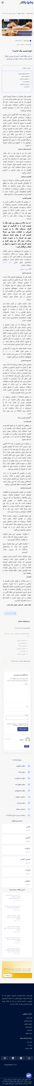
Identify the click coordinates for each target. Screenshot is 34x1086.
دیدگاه (26, 684)
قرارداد (27, 870)
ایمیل (26, 715)
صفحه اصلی (30, 13)
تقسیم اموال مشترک (23, 74)
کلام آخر (26, 87)
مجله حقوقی (21, 13)
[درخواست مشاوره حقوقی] (25, 269)
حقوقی (27, 881)
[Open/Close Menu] (2, 2)
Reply (26, 746)
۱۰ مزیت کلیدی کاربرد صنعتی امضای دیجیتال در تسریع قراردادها (12, 939)
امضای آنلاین (25, 859)
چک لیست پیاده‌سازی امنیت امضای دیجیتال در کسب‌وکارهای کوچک (12, 896)
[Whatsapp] (29, 1058)
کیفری (28, 837)
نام (27, 706)
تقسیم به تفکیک (24, 84)
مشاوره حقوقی (7, 262)
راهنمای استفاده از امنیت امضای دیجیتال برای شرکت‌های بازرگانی (12, 928)
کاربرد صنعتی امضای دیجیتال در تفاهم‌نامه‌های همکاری (12, 907)
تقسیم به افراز (25, 76)
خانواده (27, 848)
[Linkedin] (13, 1058)
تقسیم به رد (25, 82)
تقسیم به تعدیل (24, 79)
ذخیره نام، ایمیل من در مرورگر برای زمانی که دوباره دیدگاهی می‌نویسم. (17, 724)
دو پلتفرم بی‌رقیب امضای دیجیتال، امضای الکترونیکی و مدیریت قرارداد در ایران (12, 950)
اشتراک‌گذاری (9, 613)
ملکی (28, 826)
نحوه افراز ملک (9, 351)
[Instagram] (5, 1058)
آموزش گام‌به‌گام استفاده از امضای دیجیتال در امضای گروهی (13, 917)
